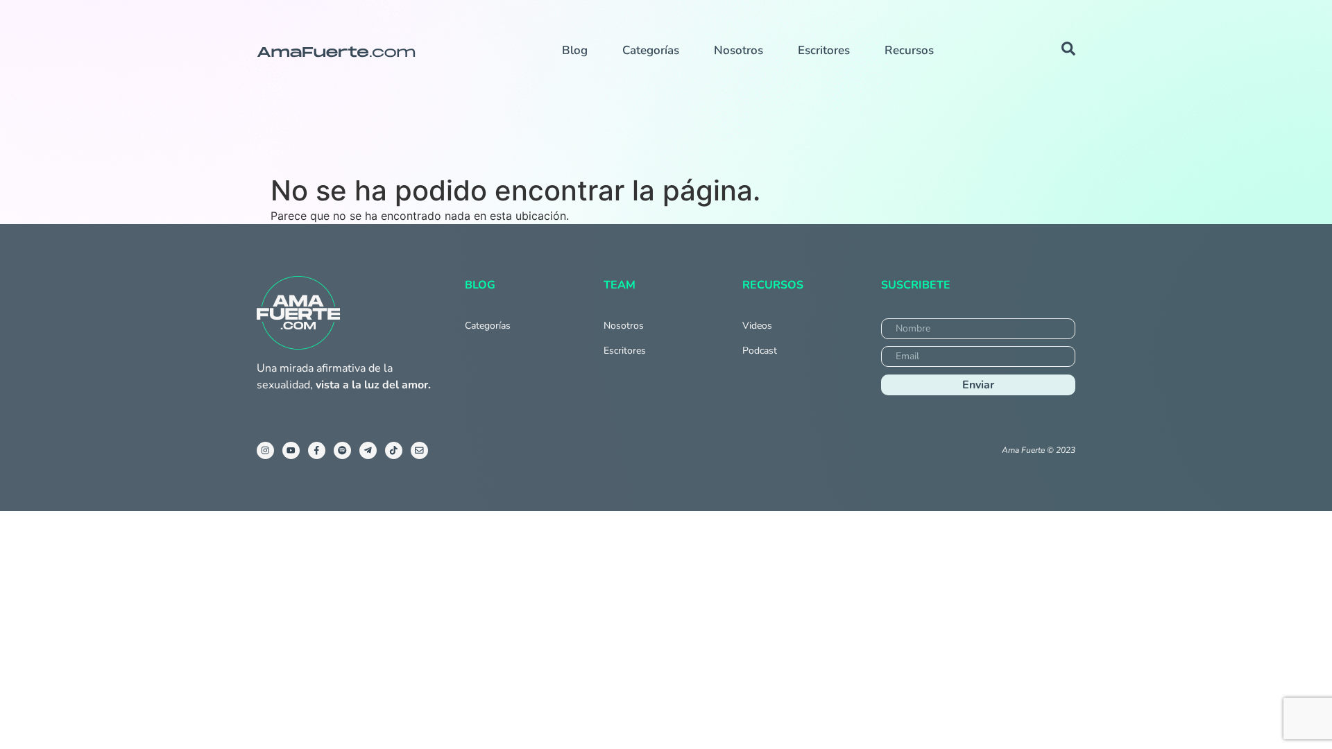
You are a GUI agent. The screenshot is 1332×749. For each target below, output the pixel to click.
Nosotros (738, 50)
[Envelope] (419, 450)
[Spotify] (342, 450)
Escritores (824, 50)
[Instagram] (265, 450)
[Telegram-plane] (368, 450)
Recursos (909, 50)
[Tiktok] (393, 450)
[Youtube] (291, 450)
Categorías (650, 50)
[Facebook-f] (316, 450)
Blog (575, 50)
